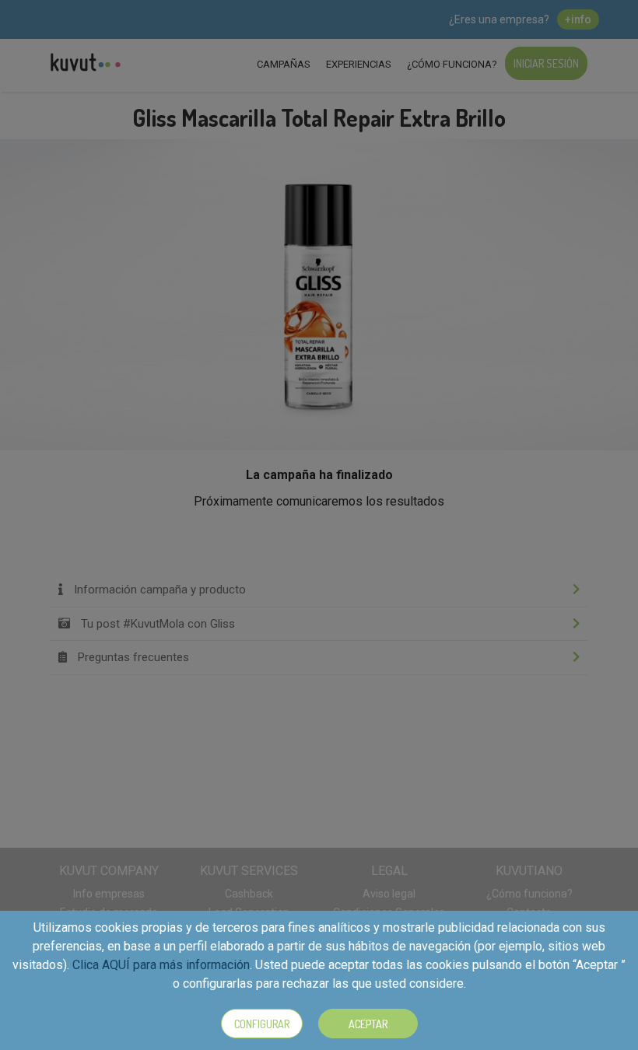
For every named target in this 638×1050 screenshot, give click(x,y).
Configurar (261, 1024)
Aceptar (368, 1024)
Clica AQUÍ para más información (161, 964)
